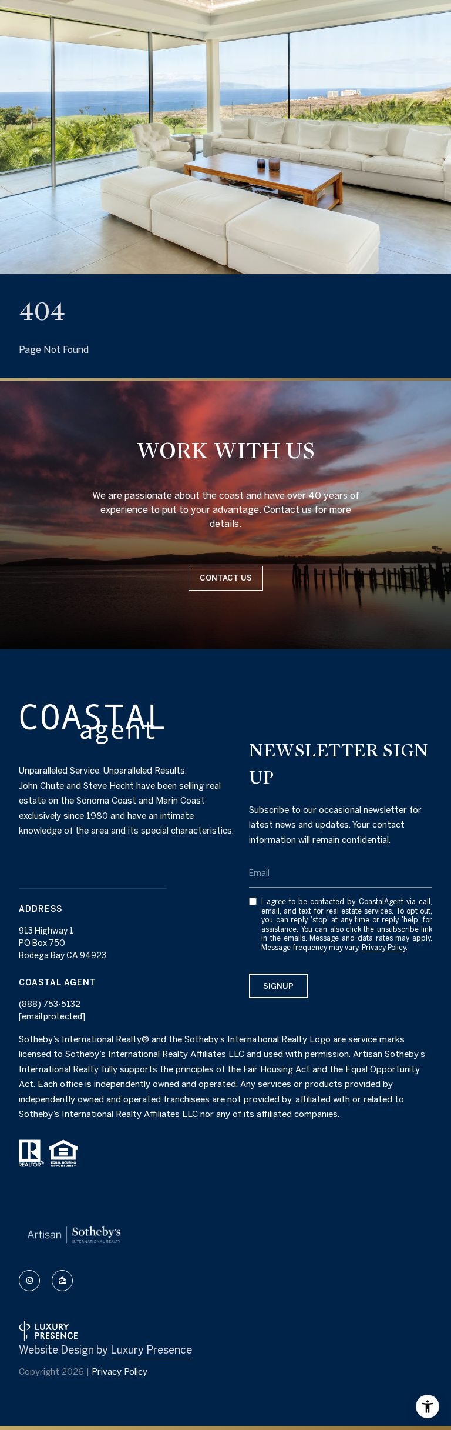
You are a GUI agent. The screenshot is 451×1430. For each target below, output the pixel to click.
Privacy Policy (384, 947)
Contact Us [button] (226, 578)
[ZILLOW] (62, 1280)
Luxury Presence (151, 1350)
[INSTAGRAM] (29, 1280)
